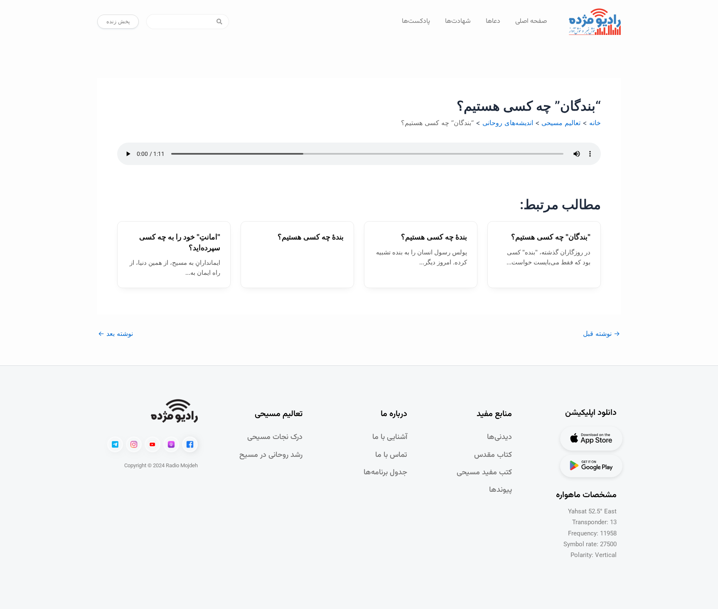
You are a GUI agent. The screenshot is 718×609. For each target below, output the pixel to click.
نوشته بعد (115, 333)
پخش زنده (118, 21)
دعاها (493, 21)
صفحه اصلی (531, 21)
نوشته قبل (601, 333)
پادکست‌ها (416, 21)
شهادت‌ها (458, 21)
